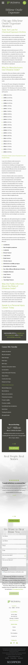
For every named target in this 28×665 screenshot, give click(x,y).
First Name (5, 536)
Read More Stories (14, 520)
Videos (14, 630)
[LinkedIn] (17, 643)
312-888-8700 (14, 608)
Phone (4, 545)
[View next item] (15, 443)
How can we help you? (7, 560)
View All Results (14, 448)
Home (14, 627)
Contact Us (14, 636)
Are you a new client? (7, 555)
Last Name (5, 540)
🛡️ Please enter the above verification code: (13, 572)
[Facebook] (14, 643)
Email (3, 550)
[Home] (13, 3)
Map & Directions (14, 620)
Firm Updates (14, 633)
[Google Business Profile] (11, 643)
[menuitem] (14, 351)
